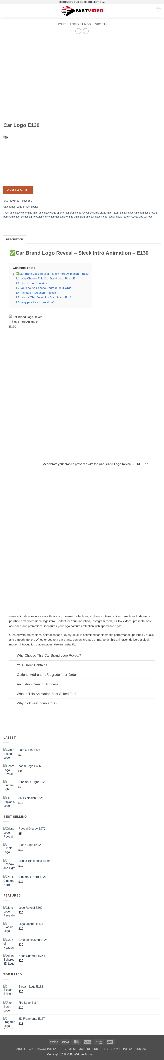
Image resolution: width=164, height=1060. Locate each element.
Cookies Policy (122, 1049)
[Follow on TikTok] (106, 1054)
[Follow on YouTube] (114, 1054)
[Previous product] (86, 31)
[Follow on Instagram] (102, 1054)
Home (61, 24)
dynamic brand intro (101, 212)
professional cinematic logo (46, 216)
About (20, 1049)
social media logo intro (121, 216)
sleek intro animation (73, 216)
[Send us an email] (110, 1054)
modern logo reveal (146, 212)
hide (31, 268)
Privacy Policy (46, 1049)
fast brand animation (124, 212)
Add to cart (18, 189)
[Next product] (78, 31)
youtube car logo (143, 216)
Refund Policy (97, 1049)
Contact (141, 1049)
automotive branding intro (24, 212)
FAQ (30, 1049)
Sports (101, 24)
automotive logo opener (51, 212)
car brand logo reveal (77, 212)
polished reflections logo (16, 216)
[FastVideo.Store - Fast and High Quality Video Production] (82, 11)
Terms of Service (72, 1049)
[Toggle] (13, 656)
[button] (5, 11)
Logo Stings (80, 24)
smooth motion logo (96, 216)
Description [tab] (14, 239)
